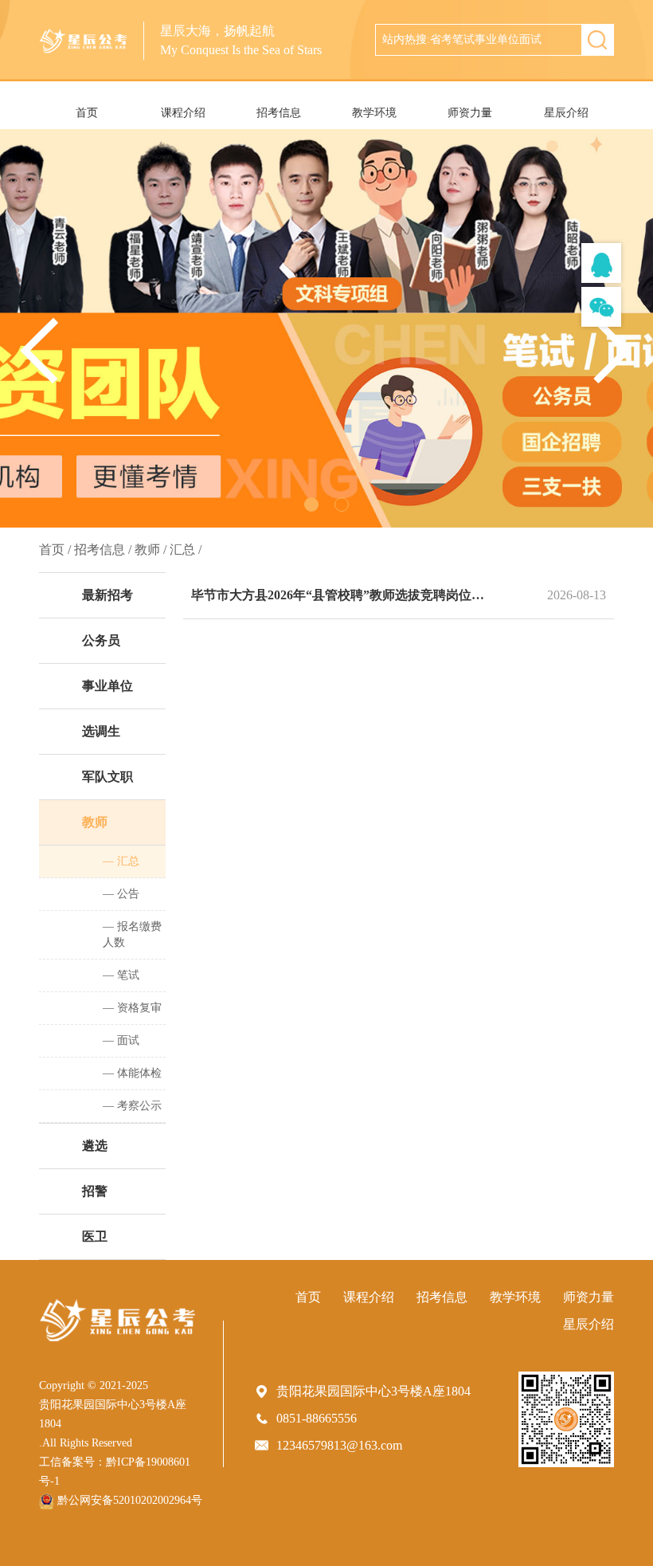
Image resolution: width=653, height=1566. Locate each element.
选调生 (101, 731)
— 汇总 (121, 861)
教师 (95, 822)
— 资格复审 (132, 1008)
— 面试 (121, 1040)
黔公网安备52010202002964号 (129, 1500)
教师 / (150, 549)
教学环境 (374, 113)
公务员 (101, 640)
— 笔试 (121, 975)
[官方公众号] (601, 307)
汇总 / (185, 549)
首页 (87, 113)
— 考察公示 (132, 1106)
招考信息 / (102, 549)
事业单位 (107, 686)
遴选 (95, 1145)
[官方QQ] (601, 263)
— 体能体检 (132, 1073)
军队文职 (107, 776)
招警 (95, 1191)
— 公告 (121, 894)
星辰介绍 (566, 113)
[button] (613, 351)
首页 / (55, 549)
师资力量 (470, 113)
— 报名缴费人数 (132, 934)
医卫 (95, 1236)
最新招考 (107, 595)
